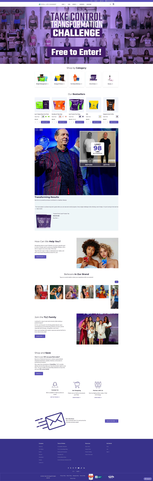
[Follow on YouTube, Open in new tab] (78, 468)
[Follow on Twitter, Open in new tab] (70, 468)
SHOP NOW (76, 397)
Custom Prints (88, 449)
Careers (40, 459)
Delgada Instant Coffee (108, 114)
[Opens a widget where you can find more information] (148, 478)
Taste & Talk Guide (89, 454)
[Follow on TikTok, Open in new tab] (81, 468)
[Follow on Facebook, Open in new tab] (68, 468)
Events (74, 4)
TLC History (41, 449)
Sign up (38, 373)
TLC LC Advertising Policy (63, 449)
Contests (82, 4)
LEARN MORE (39, 336)
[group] (76, 35)
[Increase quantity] (39, 122)
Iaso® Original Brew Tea (42, 114)
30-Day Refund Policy (62, 457)
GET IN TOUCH (54, 397)
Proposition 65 (60, 454)
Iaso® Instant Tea (74, 114)
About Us (40, 446)
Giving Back (41, 457)
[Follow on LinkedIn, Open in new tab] (84, 468)
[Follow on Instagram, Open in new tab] (73, 468)
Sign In (108, 451)
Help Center (87, 446)
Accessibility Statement (62, 446)
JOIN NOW (97, 397)
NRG (87, 114)
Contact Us (41, 462)
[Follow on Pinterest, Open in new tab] (76, 468)
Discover (89, 4)
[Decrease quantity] (36, 122)
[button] (41, 130)
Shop (63, 4)
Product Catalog (88, 451)
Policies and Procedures (62, 451)
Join (69, 4)
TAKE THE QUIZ (39, 256)
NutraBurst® (57, 114)
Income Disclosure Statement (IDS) (64, 459)
